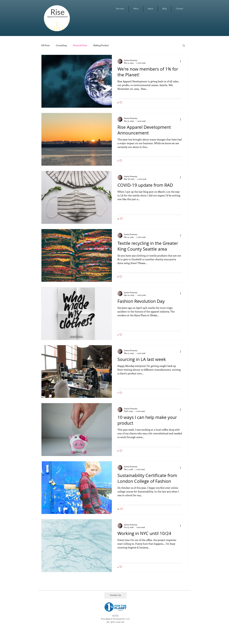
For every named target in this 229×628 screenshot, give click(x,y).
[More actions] (181, 61)
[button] (183, 45)
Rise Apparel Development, (113, 619)
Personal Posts (80, 45)
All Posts (45, 45)
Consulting (61, 45)
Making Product (101, 45)
